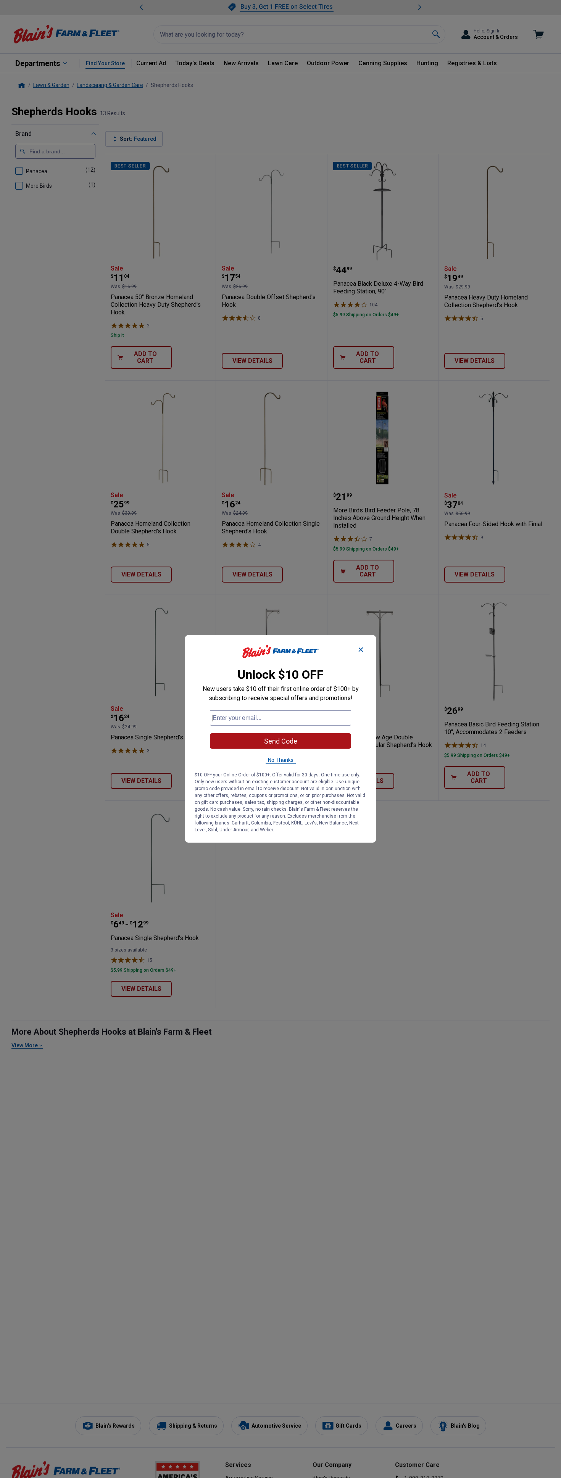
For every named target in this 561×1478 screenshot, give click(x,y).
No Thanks (280, 760)
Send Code (280, 741)
